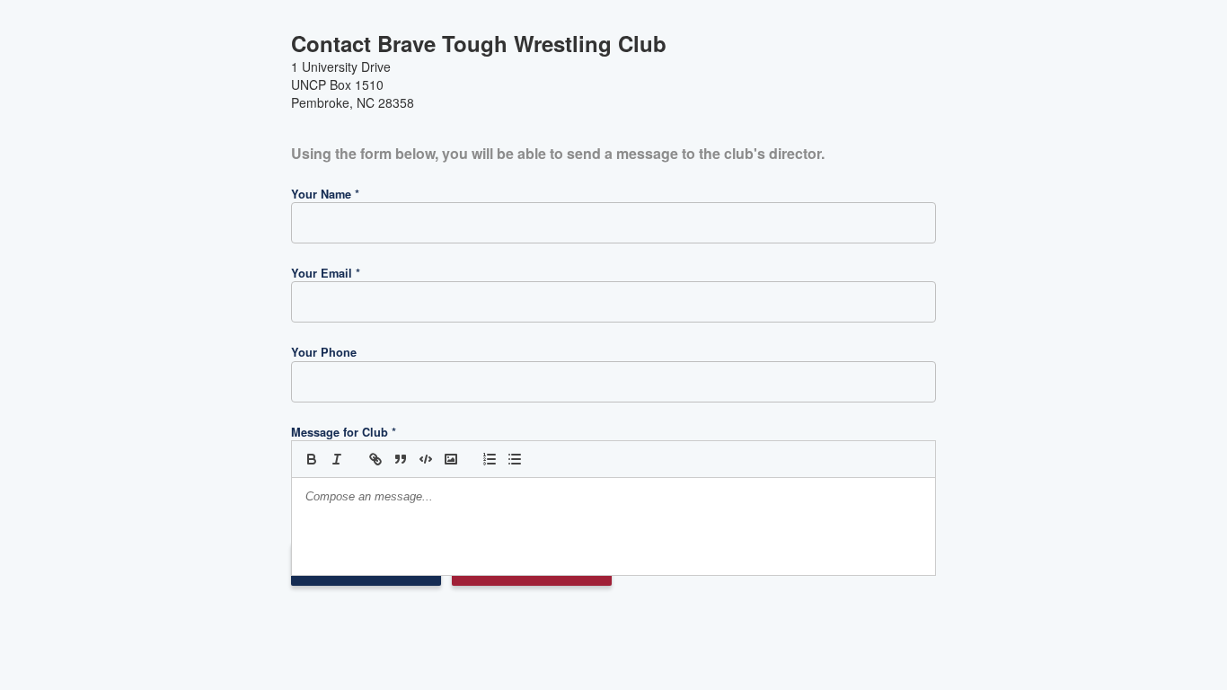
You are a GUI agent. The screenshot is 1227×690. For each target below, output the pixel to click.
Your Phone (324, 352)
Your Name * (325, 194)
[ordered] (489, 459)
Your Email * (325, 273)
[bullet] (514, 459)
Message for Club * (343, 432)
